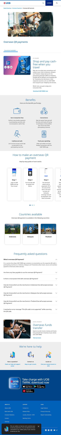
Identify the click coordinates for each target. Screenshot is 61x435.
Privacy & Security (45, 411)
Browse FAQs (26, 411)
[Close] (38, 426)
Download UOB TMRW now (40, 91)
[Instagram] (48, 430)
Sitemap (7, 421)
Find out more (37, 338)
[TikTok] (56, 430)
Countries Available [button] (10, 50)
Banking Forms (27, 418)
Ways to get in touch (30, 364)
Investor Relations (9, 415)
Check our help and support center (12, 365)
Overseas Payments (17, 8)
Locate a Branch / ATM (29, 415)
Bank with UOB (9, 411)
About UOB (8, 408)
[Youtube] (54, 430)
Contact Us (25, 408)
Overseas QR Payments (28, 8)
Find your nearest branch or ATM (48, 365)
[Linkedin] (51, 430)
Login (48, 3)
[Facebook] (46, 430)
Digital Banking (7, 8)
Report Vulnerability (46, 415)
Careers (7, 418)
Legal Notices (44, 408)
